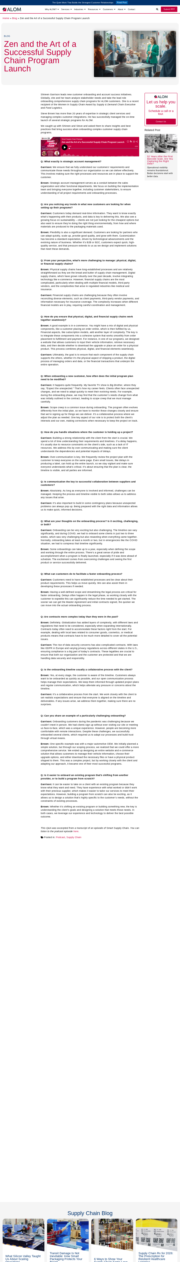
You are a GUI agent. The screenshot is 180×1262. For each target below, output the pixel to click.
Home (6, 18)
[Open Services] (71, 9)
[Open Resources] (100, 9)
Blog (14, 18)
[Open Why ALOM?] (58, 9)
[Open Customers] (115, 9)
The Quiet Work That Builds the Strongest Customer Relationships (82, 2)
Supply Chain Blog (90, 1213)
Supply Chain (73, 837)
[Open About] (125, 9)
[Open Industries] (85, 9)
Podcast (60, 837)
